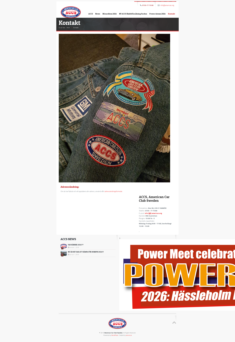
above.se (129, 335)
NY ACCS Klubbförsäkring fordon (133, 14)
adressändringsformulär (113, 191)
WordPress (114, 335)
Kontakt (171, 14)
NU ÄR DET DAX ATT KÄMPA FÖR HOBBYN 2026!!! (86, 252)
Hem (68, 27)
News (97, 14)
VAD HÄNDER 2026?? (75, 245)
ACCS (90, 14)
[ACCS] (71, 10)
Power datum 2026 (157, 14)
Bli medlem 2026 (110, 14)
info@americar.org (167, 5)
